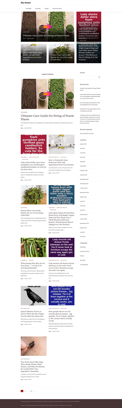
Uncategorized (25, 308)
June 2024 (82, 236)
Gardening (28, 8)
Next (34, 391)
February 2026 (83, 170)
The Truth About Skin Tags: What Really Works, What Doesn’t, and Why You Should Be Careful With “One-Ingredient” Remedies (33, 366)
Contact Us (23, 405)
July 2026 (82, 148)
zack (24, 38)
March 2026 (83, 166)
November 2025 (84, 183)
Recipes (47, 8)
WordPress (76, 401)
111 (31, 391)
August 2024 (83, 227)
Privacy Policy (62, 405)
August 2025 (83, 197)
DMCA (46, 405)
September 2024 (84, 223)
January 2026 (83, 174)
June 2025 (82, 205)
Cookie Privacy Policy (53, 405)
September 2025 (84, 192)
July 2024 (82, 232)
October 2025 (83, 188)
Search (82, 72)
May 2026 (82, 157)
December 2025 (84, 179)
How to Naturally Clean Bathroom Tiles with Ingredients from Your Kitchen (32, 56)
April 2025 (82, 210)
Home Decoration (57, 8)
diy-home (26, 2)
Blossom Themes (64, 401)
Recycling (37, 8)
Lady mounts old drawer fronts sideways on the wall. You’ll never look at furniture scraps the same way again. (61, 266)
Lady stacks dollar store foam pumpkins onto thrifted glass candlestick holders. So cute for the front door (33, 166)
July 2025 (82, 201)
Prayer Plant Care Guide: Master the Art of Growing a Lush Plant (61, 57)
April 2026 (82, 161)
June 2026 (82, 152)
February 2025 (83, 214)
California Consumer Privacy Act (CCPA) (35, 405)
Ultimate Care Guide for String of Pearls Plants (46, 35)
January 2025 (83, 219)
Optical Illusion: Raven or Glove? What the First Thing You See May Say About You (32, 313)
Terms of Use (69, 405)
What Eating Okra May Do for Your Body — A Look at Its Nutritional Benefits (33, 265)
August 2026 (83, 144)
